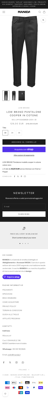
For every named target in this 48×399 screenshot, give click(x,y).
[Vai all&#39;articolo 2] (13, 96)
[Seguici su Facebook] (3, 362)
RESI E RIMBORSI (9, 298)
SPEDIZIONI (7, 294)
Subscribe (24, 214)
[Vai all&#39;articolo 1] (5, 96)
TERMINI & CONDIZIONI (12, 310)
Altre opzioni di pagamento (24, 155)
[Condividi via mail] (25, 176)
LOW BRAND (24, 108)
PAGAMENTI (7, 290)
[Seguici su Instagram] (16, 362)
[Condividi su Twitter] (18, 176)
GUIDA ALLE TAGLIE (10, 314)
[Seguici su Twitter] (10, 362)
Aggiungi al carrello (24, 142)
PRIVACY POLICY (9, 306)
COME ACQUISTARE (10, 302)
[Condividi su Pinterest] (21, 176)
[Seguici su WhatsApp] (23, 362)
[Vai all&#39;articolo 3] (21, 96)
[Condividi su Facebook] (15, 176)
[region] (24, 233)
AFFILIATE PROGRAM (11, 318)
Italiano (23, 370)
